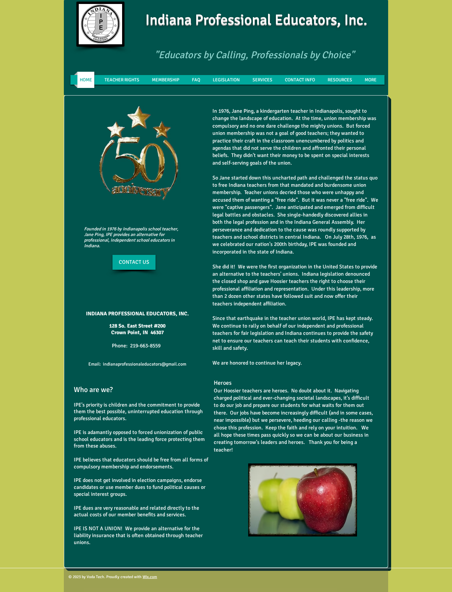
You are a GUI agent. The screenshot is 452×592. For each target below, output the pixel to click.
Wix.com (150, 576)
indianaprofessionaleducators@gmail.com (144, 364)
